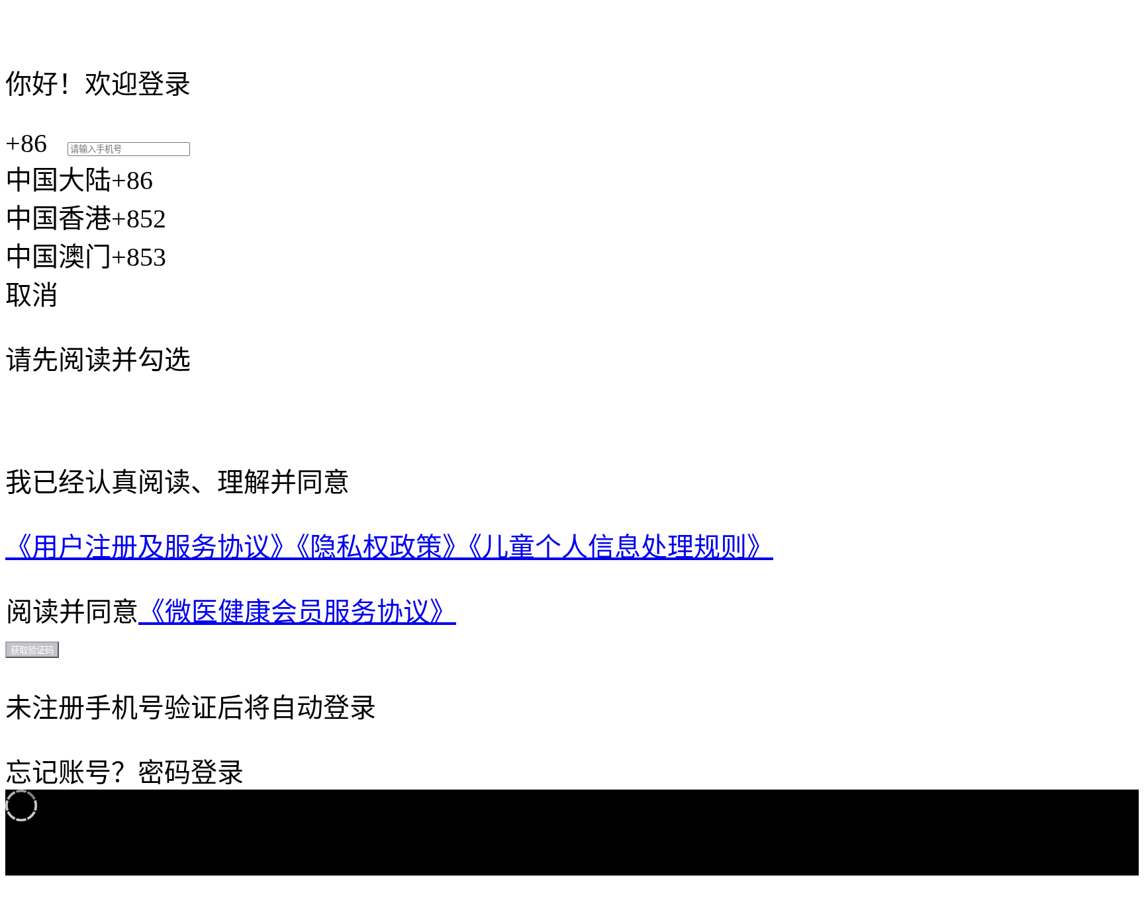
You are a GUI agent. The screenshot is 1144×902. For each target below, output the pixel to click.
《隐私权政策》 (383, 547)
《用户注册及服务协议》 (151, 547)
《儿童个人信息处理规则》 (621, 547)
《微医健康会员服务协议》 (297, 612)
